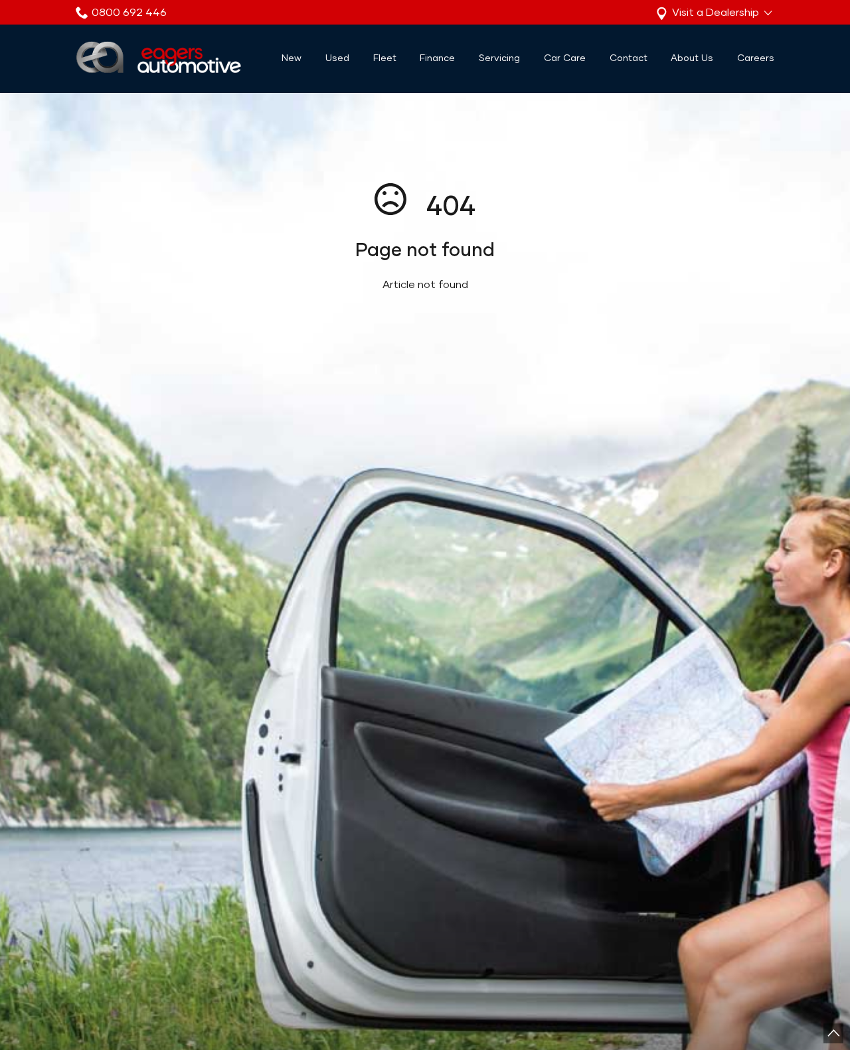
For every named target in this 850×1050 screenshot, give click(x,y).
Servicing (499, 57)
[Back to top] (833, 1033)
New (291, 57)
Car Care (565, 57)
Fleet (384, 57)
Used (337, 57)
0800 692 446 (129, 12)
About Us (692, 57)
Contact (628, 57)
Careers (755, 57)
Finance (437, 57)
